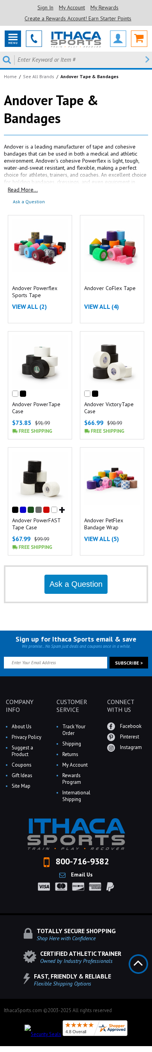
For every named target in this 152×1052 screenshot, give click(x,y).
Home (10, 76)
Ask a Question (29, 201)
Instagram (130, 747)
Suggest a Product (22, 751)
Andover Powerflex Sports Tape (34, 292)
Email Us (81, 874)
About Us (22, 726)
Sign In (45, 7)
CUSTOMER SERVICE (72, 705)
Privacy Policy (26, 737)
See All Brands (38, 76)
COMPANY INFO (20, 705)
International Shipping (76, 796)
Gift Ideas (22, 775)
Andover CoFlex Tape (110, 288)
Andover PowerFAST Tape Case (36, 524)
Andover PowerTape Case (36, 408)
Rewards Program (71, 778)
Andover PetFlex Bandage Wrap (103, 524)
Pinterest (129, 736)
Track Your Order (73, 730)
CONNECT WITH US (120, 705)
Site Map (21, 786)
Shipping (71, 743)
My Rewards (104, 7)
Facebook (130, 726)
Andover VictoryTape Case (109, 408)
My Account (72, 7)
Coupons (22, 765)
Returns (70, 754)
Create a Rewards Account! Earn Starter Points (78, 18)
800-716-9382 (81, 861)
